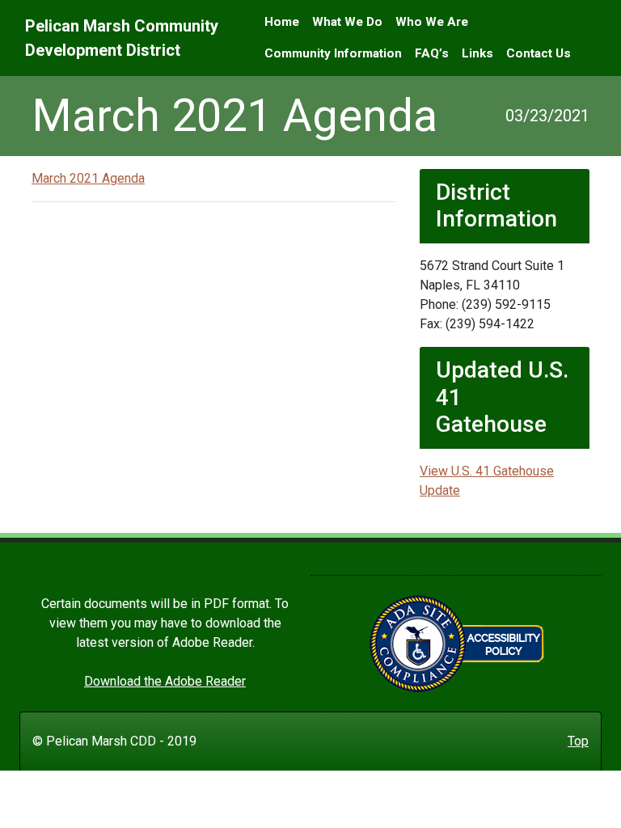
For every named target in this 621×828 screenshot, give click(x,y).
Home (281, 22)
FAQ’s (432, 53)
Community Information (333, 53)
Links (477, 53)
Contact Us (538, 53)
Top (578, 741)
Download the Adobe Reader (165, 681)
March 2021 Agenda (88, 178)
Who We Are (431, 22)
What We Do (347, 22)
